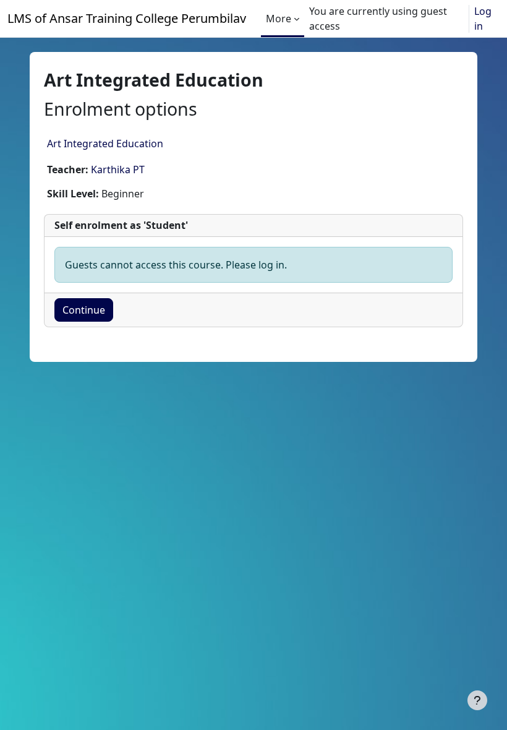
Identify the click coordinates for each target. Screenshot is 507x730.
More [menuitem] (278, 18)
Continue (83, 310)
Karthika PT (118, 169)
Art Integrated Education (105, 143)
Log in (483, 18)
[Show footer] (477, 700)
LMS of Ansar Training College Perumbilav (126, 18)
